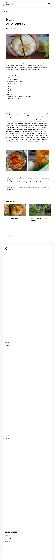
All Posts (6, 11)
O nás (7, 435)
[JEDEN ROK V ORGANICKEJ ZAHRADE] (40, 210)
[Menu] (49, 4)
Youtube (7, 541)
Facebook (8, 538)
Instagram (8, 535)
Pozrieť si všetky (45, 201)
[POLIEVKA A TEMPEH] (15, 210)
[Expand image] (16, 160)
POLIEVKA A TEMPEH (13, 218)
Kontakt (7, 442)
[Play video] (27, 46)
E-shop (7, 348)
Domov (7, 342)
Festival (7, 345)
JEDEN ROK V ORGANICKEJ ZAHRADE (40, 219)
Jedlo (7, 438)
